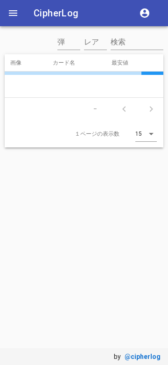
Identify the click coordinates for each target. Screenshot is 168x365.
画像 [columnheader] (19, 62)
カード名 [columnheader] (68, 62)
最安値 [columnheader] (124, 62)
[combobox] (68, 47)
